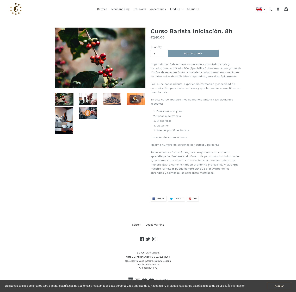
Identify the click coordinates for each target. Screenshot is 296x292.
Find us (177, 9)
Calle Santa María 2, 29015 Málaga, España (148, 261)
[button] (260, 9)
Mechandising (120, 9)
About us (193, 9)
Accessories (158, 9)
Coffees (102, 9)
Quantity (156, 47)
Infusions (140, 9)
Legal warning (155, 224)
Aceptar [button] (279, 285)
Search (136, 224)
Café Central (152, 252)
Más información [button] (235, 285)
